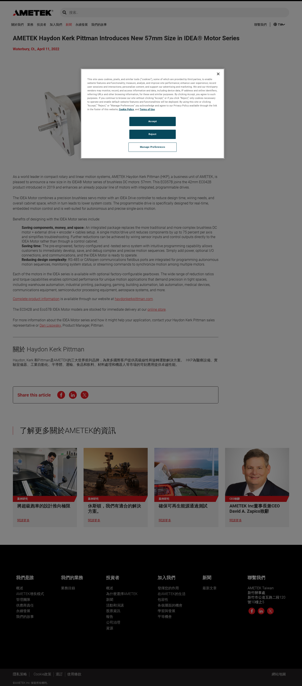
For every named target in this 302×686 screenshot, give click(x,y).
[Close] (218, 74)
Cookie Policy (126, 109)
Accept (152, 121)
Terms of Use (147, 109)
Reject (152, 134)
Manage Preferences (152, 146)
